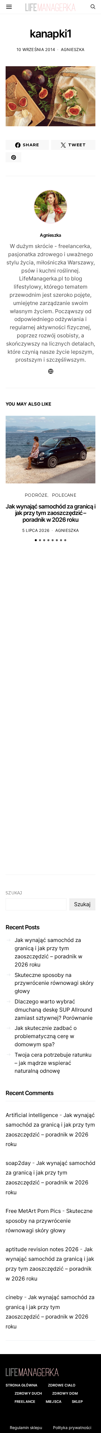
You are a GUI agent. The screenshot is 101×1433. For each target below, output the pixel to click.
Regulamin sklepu (26, 1427)
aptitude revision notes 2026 (42, 1249)
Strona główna (22, 1385)
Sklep (77, 1401)
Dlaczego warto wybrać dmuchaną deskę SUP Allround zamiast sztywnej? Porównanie (54, 1009)
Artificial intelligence (32, 1115)
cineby (14, 1297)
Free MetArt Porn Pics (33, 1211)
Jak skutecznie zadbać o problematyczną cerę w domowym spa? (46, 1036)
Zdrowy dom (65, 1393)
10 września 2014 (36, 49)
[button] (36, 540)
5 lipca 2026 (35, 530)
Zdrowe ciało (62, 1385)
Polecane (64, 495)
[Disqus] (50, 633)
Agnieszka (73, 49)
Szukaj (14, 892)
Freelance (25, 1401)
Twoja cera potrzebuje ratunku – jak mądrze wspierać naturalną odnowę (53, 1062)
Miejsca (53, 1401)
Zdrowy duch (28, 1393)
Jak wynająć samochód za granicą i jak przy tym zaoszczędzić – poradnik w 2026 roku (50, 513)
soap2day (18, 1163)
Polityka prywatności (72, 1427)
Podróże (36, 495)
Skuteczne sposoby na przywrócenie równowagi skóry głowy (54, 983)
